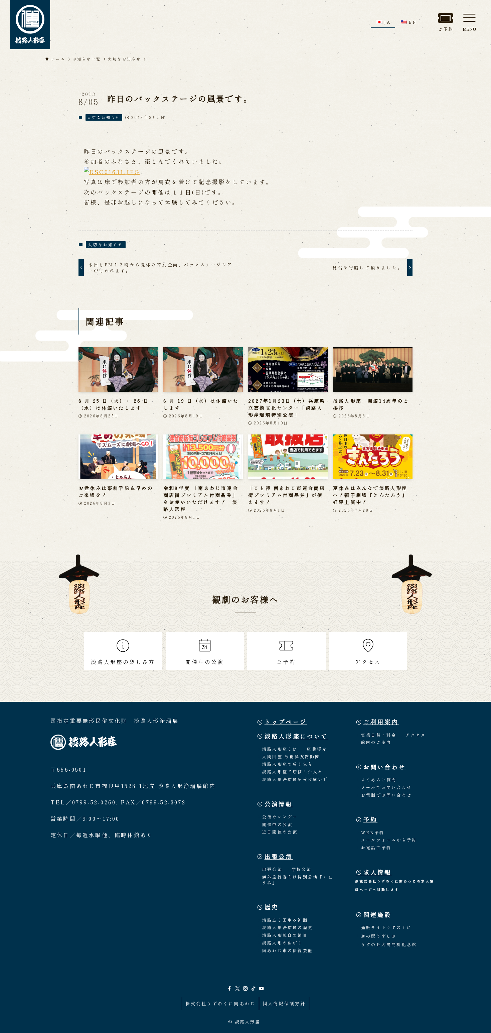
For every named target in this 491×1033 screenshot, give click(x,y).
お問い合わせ (384, 767)
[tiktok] (254, 989)
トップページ (286, 722)
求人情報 (377, 872)
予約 (370, 819)
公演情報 (279, 804)
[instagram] (245, 989)
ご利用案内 (381, 722)
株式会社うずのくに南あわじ (220, 1003)
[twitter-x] (237, 989)
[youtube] (262, 989)
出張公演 (279, 856)
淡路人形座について (296, 736)
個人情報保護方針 (284, 1003)
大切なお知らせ (103, 117)
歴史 (272, 907)
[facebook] (229, 989)
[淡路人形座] (30, 24)
